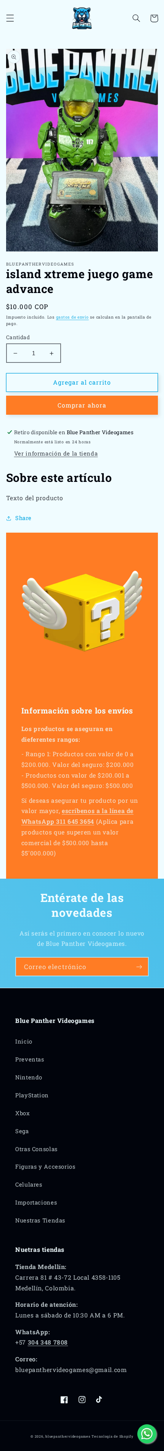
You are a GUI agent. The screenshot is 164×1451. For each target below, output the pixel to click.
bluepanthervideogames (67, 1436)
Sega (22, 1131)
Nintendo (28, 1077)
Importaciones (36, 1202)
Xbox (22, 1113)
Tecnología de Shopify (112, 1436)
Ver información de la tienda (56, 453)
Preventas (29, 1059)
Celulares (28, 1184)
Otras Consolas (36, 1149)
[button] (10, 18)
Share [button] (23, 518)
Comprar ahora (82, 405)
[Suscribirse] (139, 966)
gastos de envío (72, 317)
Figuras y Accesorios (45, 1166)
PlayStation (32, 1095)
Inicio (23, 1041)
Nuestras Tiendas (40, 1220)
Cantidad (18, 337)
